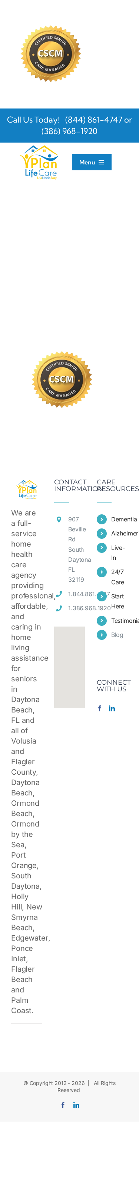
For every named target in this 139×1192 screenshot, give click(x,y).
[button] (69, 662)
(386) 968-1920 (69, 131)
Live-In (118, 552)
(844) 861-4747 (92, 119)
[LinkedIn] (112, 708)
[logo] (39, 146)
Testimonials (119, 620)
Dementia (119, 519)
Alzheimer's (119, 533)
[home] (26, 484)
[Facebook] (100, 708)
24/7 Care (117, 576)
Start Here (117, 601)
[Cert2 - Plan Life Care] (50, 12)
